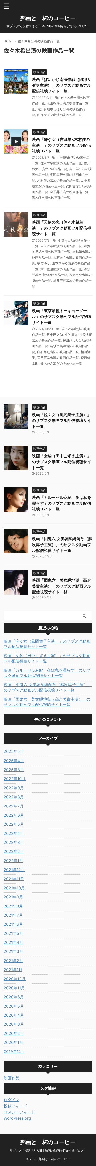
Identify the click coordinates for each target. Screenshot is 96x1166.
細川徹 (37, 109)
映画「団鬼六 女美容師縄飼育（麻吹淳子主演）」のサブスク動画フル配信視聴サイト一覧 (62, 544)
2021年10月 (14, 887)
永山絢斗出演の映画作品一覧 (67, 103)
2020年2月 (14, 1033)
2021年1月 (13, 969)
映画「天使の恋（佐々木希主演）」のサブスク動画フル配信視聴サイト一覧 (61, 228)
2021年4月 (13, 942)
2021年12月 (14, 869)
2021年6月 (13, 924)
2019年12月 (14, 1051)
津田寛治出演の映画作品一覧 (61, 269)
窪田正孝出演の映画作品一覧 (58, 358)
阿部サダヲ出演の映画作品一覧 (59, 115)
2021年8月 (13, 906)
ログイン (11, 1099)
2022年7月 (14, 806)
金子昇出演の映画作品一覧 (69, 192)
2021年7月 (13, 915)
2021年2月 (13, 960)
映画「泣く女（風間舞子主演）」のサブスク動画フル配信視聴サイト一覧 (61, 420)
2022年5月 (14, 824)
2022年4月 (14, 833)
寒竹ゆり (43, 263)
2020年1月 (13, 1042)
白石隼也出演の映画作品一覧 (58, 352)
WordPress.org (17, 1118)
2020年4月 (14, 1015)
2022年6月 (14, 815)
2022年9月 (14, 787)
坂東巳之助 (55, 335)
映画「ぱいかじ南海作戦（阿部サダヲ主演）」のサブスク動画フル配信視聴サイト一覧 (61, 85)
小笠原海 (71, 335)
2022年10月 (15, 778)
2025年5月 (14, 751)
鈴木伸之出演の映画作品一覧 (61, 363)
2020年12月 (15, 978)
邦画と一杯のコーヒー (48, 18)
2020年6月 (14, 996)
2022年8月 (14, 796)
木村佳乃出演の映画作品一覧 (58, 180)
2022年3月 (14, 842)
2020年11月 (14, 987)
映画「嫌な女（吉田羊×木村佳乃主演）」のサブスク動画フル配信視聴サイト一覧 (61, 145)
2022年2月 (14, 851)
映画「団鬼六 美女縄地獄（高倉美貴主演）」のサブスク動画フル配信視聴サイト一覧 (61, 586)
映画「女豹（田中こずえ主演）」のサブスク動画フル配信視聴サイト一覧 (61, 461)
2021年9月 (13, 896)
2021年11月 (14, 878)
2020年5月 (14, 1006)
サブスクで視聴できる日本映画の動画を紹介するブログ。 (48, 1150)
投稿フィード (15, 1105)
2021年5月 (13, 933)
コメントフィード (19, 1111)
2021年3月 (13, 951)
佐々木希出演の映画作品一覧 (61, 163)
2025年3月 (14, 769)
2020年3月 (14, 1024)
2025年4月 (14, 760)
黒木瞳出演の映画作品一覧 (51, 198)
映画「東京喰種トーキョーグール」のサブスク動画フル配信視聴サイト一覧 (61, 316)
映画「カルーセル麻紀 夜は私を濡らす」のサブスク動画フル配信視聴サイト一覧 (61, 503)
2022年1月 (13, 860)
